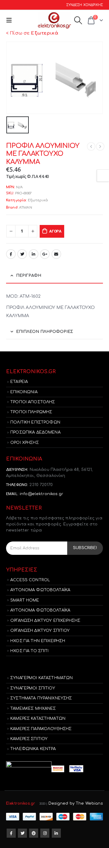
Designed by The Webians (75, 803)
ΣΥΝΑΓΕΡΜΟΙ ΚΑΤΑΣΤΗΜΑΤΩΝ (41, 678)
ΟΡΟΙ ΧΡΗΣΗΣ (24, 443)
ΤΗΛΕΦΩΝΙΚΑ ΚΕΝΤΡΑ (33, 749)
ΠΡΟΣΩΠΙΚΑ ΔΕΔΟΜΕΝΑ (35, 432)
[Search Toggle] (78, 20)
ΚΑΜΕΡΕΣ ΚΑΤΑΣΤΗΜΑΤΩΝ (37, 718)
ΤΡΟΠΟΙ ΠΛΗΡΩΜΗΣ (31, 412)
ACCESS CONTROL (30, 580)
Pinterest (33, 833)
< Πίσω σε (32, 33)
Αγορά (55, 231)
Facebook (11, 254)
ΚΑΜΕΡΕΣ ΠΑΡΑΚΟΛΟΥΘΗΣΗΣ (40, 729)
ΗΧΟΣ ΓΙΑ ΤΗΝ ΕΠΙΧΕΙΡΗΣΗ (37, 641)
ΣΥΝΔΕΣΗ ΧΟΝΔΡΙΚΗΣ (84, 5)
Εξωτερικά (38, 200)
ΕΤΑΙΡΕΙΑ (19, 382)
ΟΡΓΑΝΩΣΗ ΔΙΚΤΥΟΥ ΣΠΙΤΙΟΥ (40, 630)
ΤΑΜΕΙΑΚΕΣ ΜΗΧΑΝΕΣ (33, 708)
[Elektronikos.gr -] (54, 20)
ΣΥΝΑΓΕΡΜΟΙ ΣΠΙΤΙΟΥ (32, 688)
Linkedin (56, 833)
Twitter (22, 254)
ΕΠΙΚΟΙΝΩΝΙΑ (24, 392)
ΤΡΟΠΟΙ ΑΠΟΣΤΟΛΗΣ (32, 402)
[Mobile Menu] (10, 20)
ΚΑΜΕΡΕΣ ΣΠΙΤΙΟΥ (29, 739)
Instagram (44, 833)
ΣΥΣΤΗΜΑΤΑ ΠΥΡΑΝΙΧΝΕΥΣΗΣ (41, 698)
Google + (45, 254)
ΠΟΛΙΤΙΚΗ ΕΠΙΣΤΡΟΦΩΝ (35, 422)
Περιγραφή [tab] (28, 275)
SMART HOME (24, 600)
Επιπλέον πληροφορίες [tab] (44, 332)
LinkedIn (33, 254)
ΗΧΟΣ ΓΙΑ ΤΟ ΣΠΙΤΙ (29, 651)
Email (56, 254)
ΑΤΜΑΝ (25, 207)
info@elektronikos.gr (41, 494)
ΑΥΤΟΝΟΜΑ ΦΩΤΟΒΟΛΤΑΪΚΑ (40, 590)
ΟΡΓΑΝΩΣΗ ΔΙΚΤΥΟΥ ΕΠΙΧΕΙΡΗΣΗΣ (45, 620)
